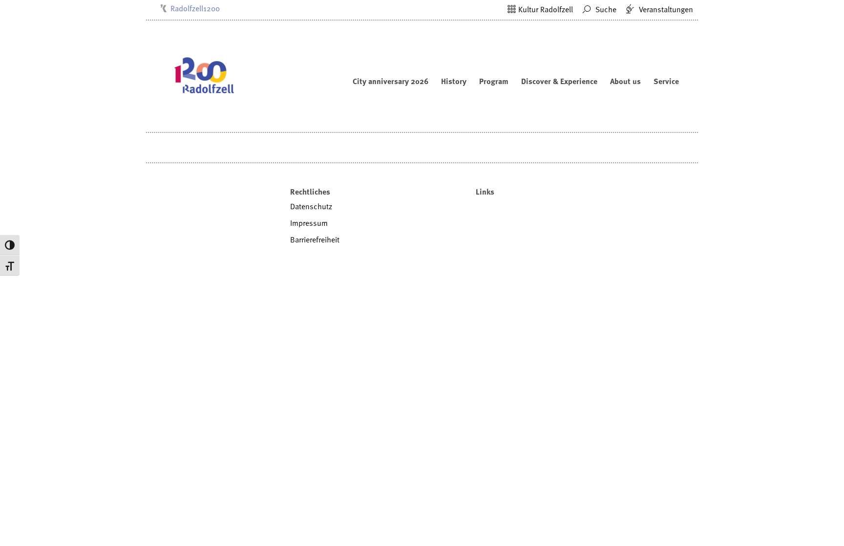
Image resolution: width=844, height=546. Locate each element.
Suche (604, 9)
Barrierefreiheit (314, 239)
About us (625, 81)
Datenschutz (311, 206)
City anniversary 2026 (390, 81)
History (453, 81)
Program (493, 81)
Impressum (309, 223)
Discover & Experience (559, 81)
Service (666, 81)
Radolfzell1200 (195, 8)
